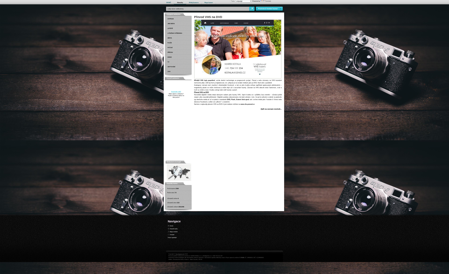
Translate (268, 1)
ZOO (169, 71)
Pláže (170, 42)
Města (170, 38)
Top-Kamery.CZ (180, 254)
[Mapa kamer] (179, 180)
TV (168, 62)
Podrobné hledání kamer (268, 9)
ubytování (171, 66)
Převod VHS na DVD (201, 92)
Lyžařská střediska (175, 33)
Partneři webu (174, 228)
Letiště (170, 28)
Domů (171, 226)
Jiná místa (171, 23)
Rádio (170, 57)
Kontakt (172, 234)
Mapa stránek (174, 231)
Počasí (170, 47)
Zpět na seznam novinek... (271, 109)
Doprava (171, 19)
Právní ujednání (172, 237)
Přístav (170, 52)
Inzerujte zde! (176, 92)
